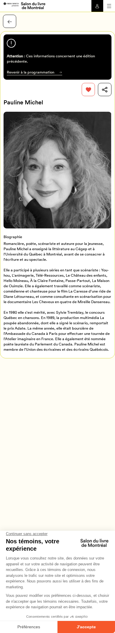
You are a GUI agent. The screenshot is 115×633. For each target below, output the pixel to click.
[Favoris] (88, 89)
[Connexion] (97, 6)
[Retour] (9, 21)
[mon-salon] (24, 5)
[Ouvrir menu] (109, 6)
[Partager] (104, 89)
